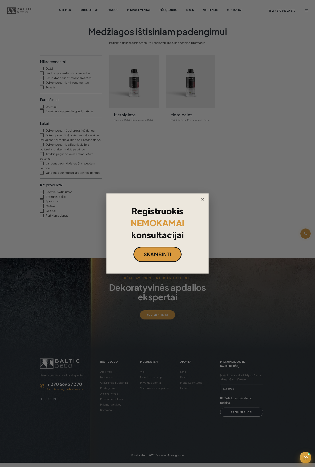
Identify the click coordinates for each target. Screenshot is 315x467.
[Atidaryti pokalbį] (305, 457)
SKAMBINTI (157, 254)
